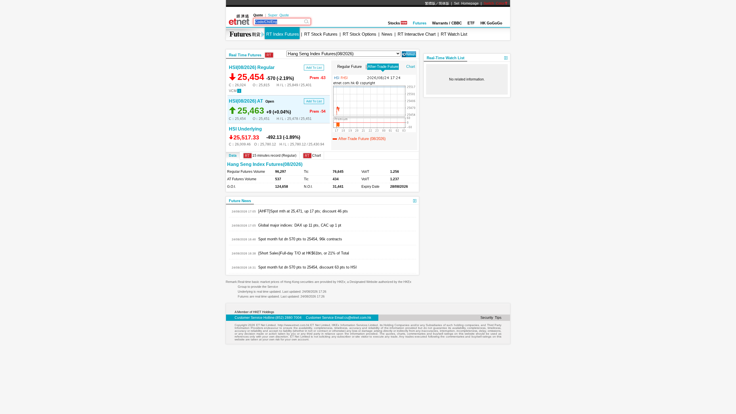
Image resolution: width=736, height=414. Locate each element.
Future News (240, 201)
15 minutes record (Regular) (274, 156)
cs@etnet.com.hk (357, 318)
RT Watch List (454, 34)
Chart (410, 66)
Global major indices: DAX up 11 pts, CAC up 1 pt (299, 225)
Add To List (314, 67)
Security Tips (490, 318)
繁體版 (430, 3)
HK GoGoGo (491, 23)
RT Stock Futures (321, 34)
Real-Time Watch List (445, 58)
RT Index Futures (282, 34)
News (387, 34)
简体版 (444, 3)
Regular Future (349, 66)
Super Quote (278, 15)
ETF (471, 23)
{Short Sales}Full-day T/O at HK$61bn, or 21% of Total (303, 253)
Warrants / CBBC (447, 23)
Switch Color (494, 3)
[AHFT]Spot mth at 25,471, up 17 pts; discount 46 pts (303, 211)
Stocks (394, 23)
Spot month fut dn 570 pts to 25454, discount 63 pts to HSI (307, 267)
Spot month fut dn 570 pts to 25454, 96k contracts (300, 239)
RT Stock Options (359, 34)
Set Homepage (466, 3)
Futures (419, 23)
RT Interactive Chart (417, 34)
